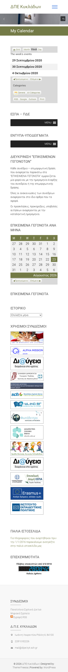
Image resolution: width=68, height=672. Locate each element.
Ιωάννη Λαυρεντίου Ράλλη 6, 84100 (34, 634)
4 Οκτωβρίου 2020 (25, 73)
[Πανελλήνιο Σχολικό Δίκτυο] (26, 392)
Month (27, 49)
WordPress (50, 667)
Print (42, 99)
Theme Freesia (20, 667)
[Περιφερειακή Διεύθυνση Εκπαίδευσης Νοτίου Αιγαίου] (26, 384)
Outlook (32, 99)
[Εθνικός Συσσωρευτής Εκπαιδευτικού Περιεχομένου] (26, 412)
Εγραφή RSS (20, 617)
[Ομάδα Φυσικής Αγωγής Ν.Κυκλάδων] (26, 443)
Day (40, 49)
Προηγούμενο (21, 79)
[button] (4, 19)
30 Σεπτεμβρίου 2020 (27, 66)
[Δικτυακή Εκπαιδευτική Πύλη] (26, 402)
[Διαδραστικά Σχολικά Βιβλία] (26, 427)
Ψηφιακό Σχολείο (20, 613)
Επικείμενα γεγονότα (29, 294)
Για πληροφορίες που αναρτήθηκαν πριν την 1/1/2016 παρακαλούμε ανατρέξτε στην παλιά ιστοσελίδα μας (33, 542)
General (21, 92)
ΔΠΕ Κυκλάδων (25, 6)
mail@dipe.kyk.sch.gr (26, 647)
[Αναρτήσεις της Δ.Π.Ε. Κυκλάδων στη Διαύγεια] (26, 358)
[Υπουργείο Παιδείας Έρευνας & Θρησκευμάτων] (26, 373)
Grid (18, 49)
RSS (16, 99)
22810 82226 (22, 641)
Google (23, 99)
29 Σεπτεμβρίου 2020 (27, 60)
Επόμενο (34, 79)
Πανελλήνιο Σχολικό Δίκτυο (25, 609)
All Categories (33, 92)
